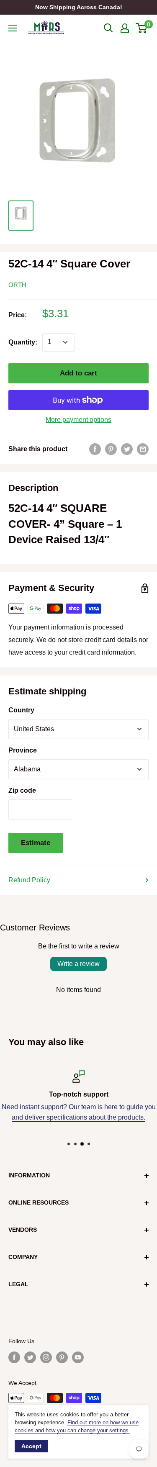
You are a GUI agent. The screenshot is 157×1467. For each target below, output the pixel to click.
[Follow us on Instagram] (46, 1357)
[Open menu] (12, 28)
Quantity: (22, 342)
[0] (141, 28)
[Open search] (108, 28)
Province (22, 750)
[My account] (125, 28)
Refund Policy (29, 880)
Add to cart (78, 373)
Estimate (35, 843)
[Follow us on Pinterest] (62, 1357)
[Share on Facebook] (95, 449)
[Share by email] (143, 449)
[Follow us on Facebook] (14, 1357)
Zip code (22, 790)
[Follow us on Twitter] (30, 1357)
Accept (31, 1446)
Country (21, 710)
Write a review (78, 963)
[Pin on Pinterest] (111, 449)
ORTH (17, 284)
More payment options (78, 419)
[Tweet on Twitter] (127, 449)
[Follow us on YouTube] (78, 1357)
